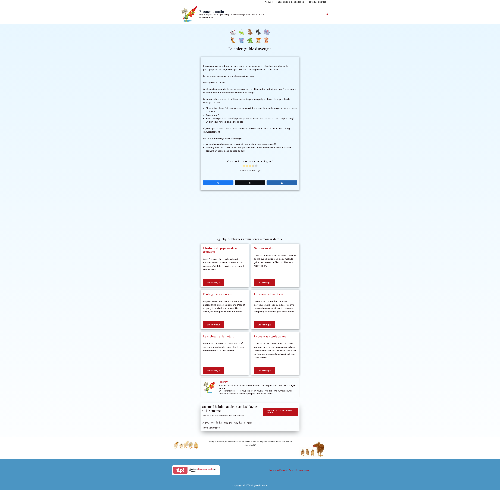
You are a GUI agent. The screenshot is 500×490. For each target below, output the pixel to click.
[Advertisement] (250, 212)
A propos (304, 470)
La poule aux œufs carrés (270, 336)
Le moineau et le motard (218, 336)
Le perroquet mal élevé (268, 294)
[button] (327, 14)
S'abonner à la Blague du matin (279, 411)
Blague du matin (211, 11)
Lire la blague (213, 282)
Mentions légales (278, 470)
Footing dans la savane (217, 294)
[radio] (243, 166)
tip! (180, 470)
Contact (293, 470)
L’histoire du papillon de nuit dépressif (221, 250)
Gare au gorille (263, 248)
